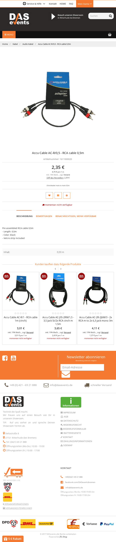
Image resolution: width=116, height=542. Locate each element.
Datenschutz (70, 420)
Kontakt (53, 3)
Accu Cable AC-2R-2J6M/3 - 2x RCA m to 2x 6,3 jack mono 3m (96, 319)
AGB (65, 416)
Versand (67, 175)
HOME (63, 3)
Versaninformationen (16, 504)
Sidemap (67, 445)
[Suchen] (110, 15)
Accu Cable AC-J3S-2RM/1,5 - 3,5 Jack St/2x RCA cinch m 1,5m (58, 321)
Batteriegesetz (72, 433)
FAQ (71, 3)
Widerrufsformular (74, 428)
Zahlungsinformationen (77, 441)
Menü (9, 34)
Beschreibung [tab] (24, 216)
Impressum (69, 412)
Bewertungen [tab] (44, 216)
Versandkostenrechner (18, 508)
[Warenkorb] (110, 34)
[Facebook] (4, 358)
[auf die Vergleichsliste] (58, 195)
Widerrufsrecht (72, 424)
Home (5, 44)
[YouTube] (13, 358)
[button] (34, 4)
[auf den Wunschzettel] (49, 195)
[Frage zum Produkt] (66, 195)
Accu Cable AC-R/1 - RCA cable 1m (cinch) (20, 319)
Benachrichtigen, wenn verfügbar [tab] (75, 216)
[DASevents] (19, 19)
